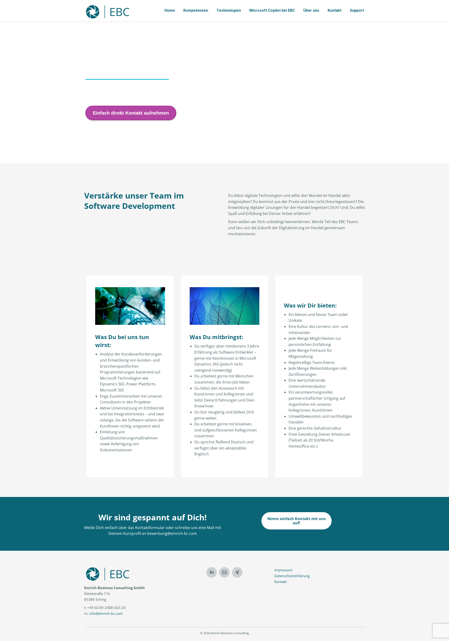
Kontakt (280, 581)
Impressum (283, 570)
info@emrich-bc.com (106, 613)
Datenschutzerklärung (292, 575)
